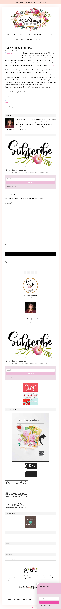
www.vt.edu (50, 65)
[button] (44, 38)
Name (7, 228)
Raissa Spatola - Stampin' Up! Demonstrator (30, 19)
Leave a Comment (16, 51)
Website (7, 245)
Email (7, 236)
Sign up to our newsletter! (12, 262)
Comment (8, 203)
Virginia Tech (14, 107)
